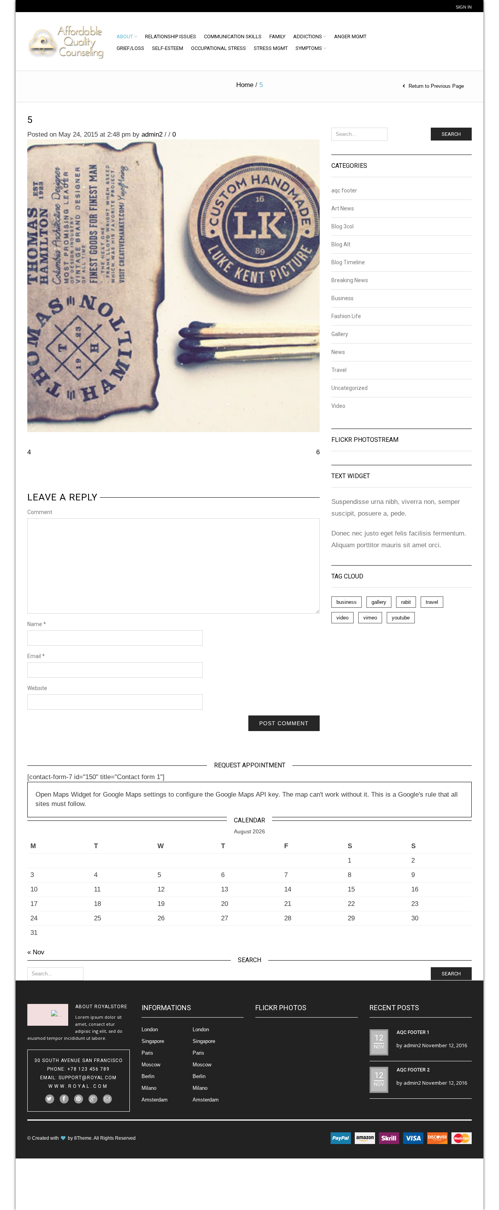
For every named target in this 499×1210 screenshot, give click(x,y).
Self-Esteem (167, 48)
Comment (39, 512)
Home (244, 85)
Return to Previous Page (436, 86)
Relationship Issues (170, 36)
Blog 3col (342, 226)
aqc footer (344, 191)
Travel (339, 370)
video (342, 618)
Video (338, 406)
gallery (379, 602)
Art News (342, 208)
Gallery (339, 334)
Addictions (307, 36)
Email (36, 656)
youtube (401, 618)
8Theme (83, 1138)
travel (432, 602)
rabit (406, 602)
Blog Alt (340, 244)
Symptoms (309, 48)
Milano (149, 1088)
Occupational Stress (218, 48)
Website (37, 688)
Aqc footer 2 (413, 1070)
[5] (173, 285)
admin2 (152, 134)
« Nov (35, 952)
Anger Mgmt (350, 36)
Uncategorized (349, 388)
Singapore (153, 1041)
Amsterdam (155, 1100)
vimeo (370, 618)
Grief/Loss (130, 48)
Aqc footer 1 (413, 1032)
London (150, 1029)
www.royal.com (78, 1086)
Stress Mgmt (271, 48)
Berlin (148, 1076)
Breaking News (349, 280)
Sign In (464, 7)
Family (277, 36)
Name (36, 624)
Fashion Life (346, 316)
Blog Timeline (348, 262)
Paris (147, 1053)
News (338, 352)
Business (342, 298)
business (346, 602)
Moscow (151, 1065)
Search (451, 134)
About (125, 36)
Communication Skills (233, 36)
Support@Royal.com (87, 1077)
